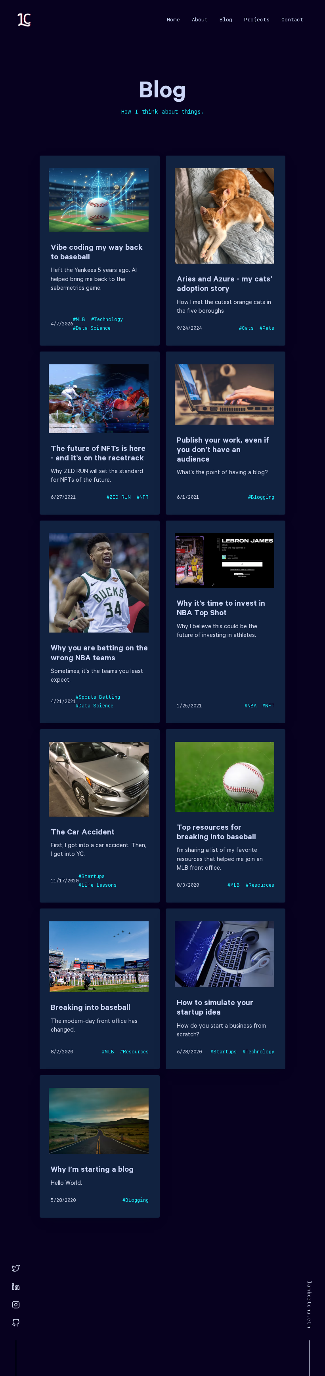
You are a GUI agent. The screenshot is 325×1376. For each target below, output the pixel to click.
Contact (292, 20)
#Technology (107, 319)
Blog (226, 20)
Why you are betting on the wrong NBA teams (99, 654)
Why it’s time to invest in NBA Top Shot (221, 609)
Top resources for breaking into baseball (216, 833)
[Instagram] (16, 1305)
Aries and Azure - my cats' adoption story (224, 285)
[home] (24, 19)
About (200, 20)
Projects (257, 20)
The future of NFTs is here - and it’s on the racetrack (98, 454)
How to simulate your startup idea (215, 1009)
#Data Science (92, 328)
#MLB (79, 319)
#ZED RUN (119, 497)
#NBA (250, 706)
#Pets (267, 328)
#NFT (143, 497)
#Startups (91, 876)
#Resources (260, 885)
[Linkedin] (16, 1287)
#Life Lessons (97, 885)
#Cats (246, 328)
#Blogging (261, 497)
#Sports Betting (98, 697)
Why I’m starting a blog (92, 1170)
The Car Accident (83, 833)
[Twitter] (16, 1269)
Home (173, 20)
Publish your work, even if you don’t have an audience (223, 451)
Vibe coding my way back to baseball (97, 253)
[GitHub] (16, 1323)
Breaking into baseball (90, 1008)
